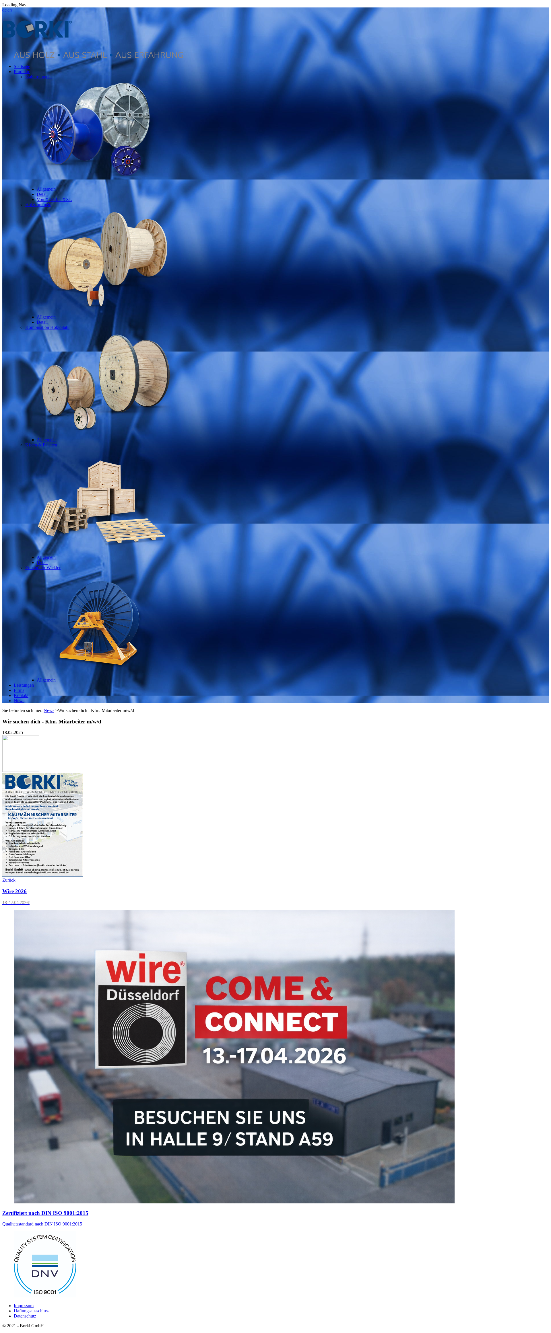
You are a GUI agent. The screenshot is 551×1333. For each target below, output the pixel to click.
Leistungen (24, 685)
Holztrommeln (38, 204)
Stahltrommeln (38, 76)
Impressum (24, 1305)
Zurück (8, 880)
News (19, 700)
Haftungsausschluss (31, 1310)
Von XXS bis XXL (54, 199)
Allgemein (46, 189)
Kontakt (21, 695)
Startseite (22, 66)
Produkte (22, 71)
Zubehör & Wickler (43, 567)
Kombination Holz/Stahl (47, 327)
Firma (19, 690)
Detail (42, 194)
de (4, 9)
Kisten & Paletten (41, 444)
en (9, 9)
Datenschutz (25, 1316)
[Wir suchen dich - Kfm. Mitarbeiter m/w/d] (234, 1201)
